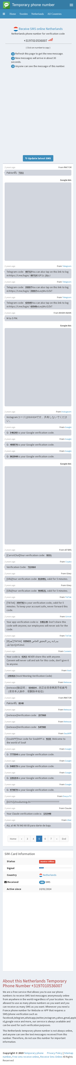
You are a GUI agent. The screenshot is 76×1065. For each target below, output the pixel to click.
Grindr (68, 616)
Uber (69, 820)
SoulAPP (67, 733)
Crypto (68, 561)
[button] (4, 13)
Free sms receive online (25, 1056)
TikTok (68, 597)
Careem (67, 651)
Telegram (66, 266)
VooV (69, 670)
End (64, 838)
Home (13, 14)
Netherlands (37, 14)
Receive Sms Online (51, 1056)
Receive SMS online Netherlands (41, 29)
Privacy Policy (54, 1053)
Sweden (24, 14)
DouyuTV (67, 796)
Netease (67, 682)
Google (68, 427)
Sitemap (68, 1053)
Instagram (66, 411)
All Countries (54, 14)
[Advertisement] (38, 112)
